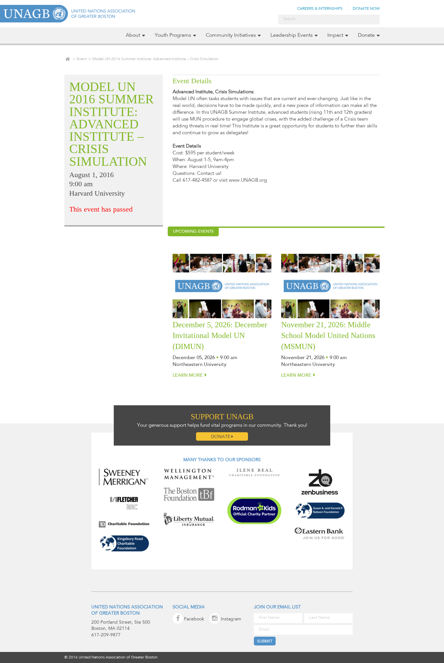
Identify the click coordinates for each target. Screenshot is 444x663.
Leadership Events (291, 35)
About (133, 35)
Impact (335, 35)
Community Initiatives (231, 35)
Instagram (231, 619)
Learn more (188, 375)
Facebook (194, 619)
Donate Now (366, 9)
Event (82, 59)
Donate (366, 35)
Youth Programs (173, 35)
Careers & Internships (320, 9)
